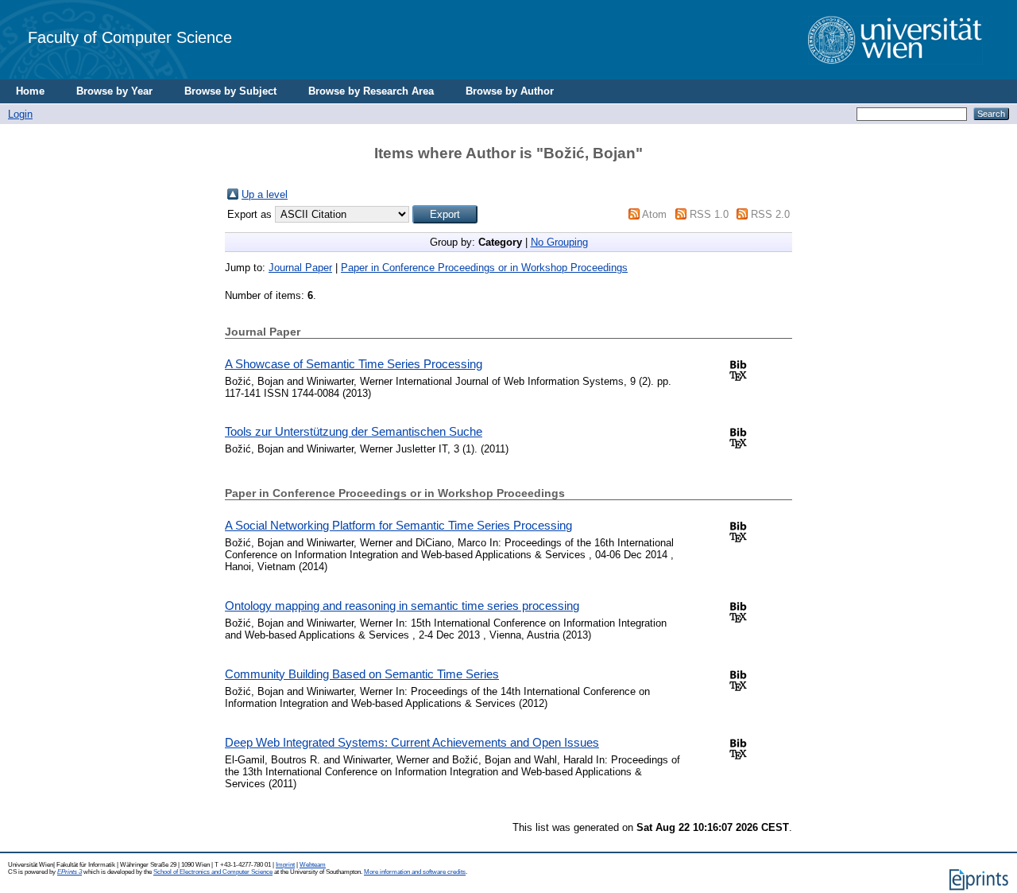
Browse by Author (510, 91)
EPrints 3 (69, 872)
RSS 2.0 (770, 214)
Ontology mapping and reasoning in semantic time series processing (402, 605)
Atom (654, 214)
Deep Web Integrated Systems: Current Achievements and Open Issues (412, 742)
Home (30, 91)
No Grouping (559, 242)
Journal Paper (300, 268)
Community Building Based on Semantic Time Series (362, 674)
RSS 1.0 (709, 214)
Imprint (285, 864)
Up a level (265, 194)
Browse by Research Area (371, 91)
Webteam (313, 864)
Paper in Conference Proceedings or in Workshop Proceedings (484, 268)
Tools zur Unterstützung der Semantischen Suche (353, 431)
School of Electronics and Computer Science (213, 872)
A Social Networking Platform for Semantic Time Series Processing (398, 525)
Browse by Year (114, 91)
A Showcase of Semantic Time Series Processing (353, 364)
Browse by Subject (230, 91)
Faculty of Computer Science (130, 37)
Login (20, 114)
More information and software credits (415, 872)
